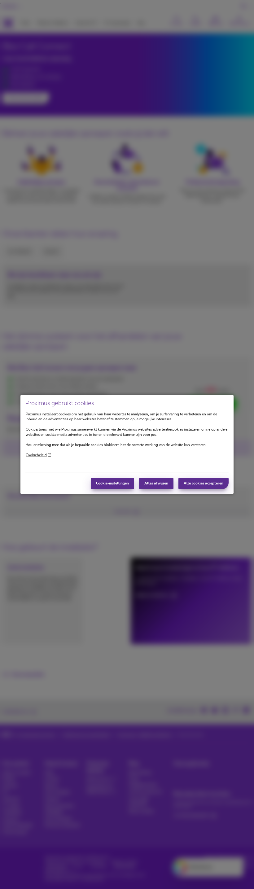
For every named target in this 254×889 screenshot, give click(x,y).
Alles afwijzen (156, 483)
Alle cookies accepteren (203, 483)
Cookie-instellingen (112, 483)
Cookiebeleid (36, 455)
